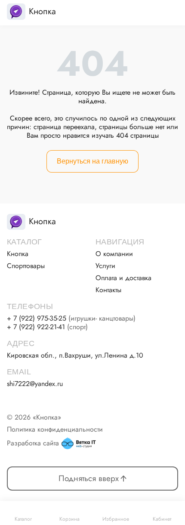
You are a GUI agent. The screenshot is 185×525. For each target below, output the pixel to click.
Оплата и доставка (123, 278)
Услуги (105, 266)
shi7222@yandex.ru (35, 384)
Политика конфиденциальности (55, 429)
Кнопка (17, 254)
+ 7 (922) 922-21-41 (47, 327)
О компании (114, 254)
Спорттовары (26, 266)
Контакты (108, 290)
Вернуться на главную (92, 161)
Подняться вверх (89, 478)
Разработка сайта (33, 443)
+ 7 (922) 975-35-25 (71, 318)
